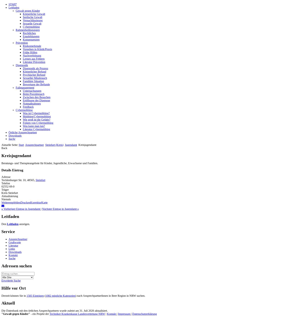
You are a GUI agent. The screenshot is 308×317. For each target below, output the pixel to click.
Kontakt (13, 255)
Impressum (124, 313)
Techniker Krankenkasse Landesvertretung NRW (77, 313)
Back (4, 148)
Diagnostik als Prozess (35, 68)
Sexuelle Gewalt (32, 23)
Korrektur (35, 202)
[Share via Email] (2, 205)
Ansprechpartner (34, 144)
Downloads (15, 135)
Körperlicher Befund (34, 71)
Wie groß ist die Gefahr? (36, 119)
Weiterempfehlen (10, 202)
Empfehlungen (31, 36)
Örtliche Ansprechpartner (23, 132)
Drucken (25, 202)
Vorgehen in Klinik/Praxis (37, 49)
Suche (12, 258)
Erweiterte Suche (11, 280)
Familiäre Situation (33, 81)
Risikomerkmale (32, 45)
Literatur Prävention (34, 62)
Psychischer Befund (34, 74)
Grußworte (15, 242)
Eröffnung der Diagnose (36, 100)
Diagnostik (22, 65)
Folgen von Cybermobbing (38, 122)
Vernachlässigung (33, 20)
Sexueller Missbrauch (35, 78)
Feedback (28, 106)
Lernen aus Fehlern (34, 58)
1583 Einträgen (35, 295)
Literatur (13, 245)
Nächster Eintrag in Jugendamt (60, 208)
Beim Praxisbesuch (33, 94)
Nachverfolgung (32, 55)
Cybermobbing (31, 26)
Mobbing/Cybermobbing (37, 116)
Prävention (22, 42)
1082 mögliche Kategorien (60, 295)
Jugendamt (71, 144)
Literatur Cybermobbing (36, 129)
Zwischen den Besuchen (36, 97)
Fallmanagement (25, 87)
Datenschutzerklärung (144, 313)
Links (12, 248)
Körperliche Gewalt (34, 13)
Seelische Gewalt (32, 17)
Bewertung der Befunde (36, 84)
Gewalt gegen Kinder (28, 10)
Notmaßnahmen (32, 103)
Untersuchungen (32, 90)
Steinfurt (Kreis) (54, 144)
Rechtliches (29, 33)
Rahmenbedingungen (28, 29)
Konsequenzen (31, 39)
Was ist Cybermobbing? (36, 113)
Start (21, 144)
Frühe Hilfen (30, 52)
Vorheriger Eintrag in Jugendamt (21, 208)
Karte (44, 202)
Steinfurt (40, 180)
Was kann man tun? (34, 126)
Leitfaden (14, 7)
